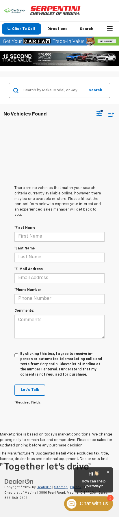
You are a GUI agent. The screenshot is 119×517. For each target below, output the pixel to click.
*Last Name (24, 248)
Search (95, 90)
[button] (21, 29)
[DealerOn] (19, 482)
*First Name (24, 228)
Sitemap (61, 487)
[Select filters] (99, 114)
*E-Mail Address (28, 269)
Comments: (24, 311)
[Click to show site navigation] (110, 29)
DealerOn (44, 487)
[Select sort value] (109, 114)
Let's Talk (30, 390)
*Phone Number (27, 290)
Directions (57, 29)
